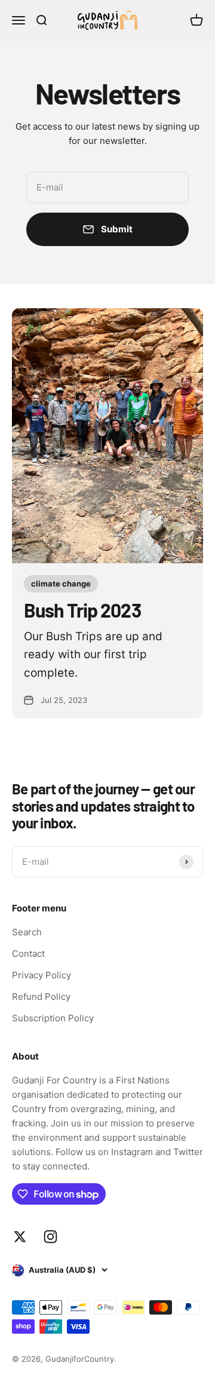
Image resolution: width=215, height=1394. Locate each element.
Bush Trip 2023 (82, 609)
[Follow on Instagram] (50, 1237)
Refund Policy (41, 996)
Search (27, 932)
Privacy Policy (41, 975)
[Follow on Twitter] (20, 1237)
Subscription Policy (53, 1018)
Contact (28, 953)
